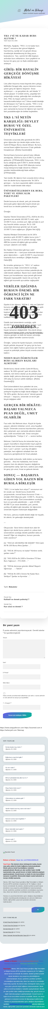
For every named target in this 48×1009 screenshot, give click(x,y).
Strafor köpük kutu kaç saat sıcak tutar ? (18, 808)
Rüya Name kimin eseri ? (13, 788)
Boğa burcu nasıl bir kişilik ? (14, 757)
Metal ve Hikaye (33, 10)
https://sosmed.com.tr (33, 728)
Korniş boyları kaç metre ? (14, 747)
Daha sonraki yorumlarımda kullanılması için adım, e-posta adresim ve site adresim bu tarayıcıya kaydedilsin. (24, 696)
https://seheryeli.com (8, 730)
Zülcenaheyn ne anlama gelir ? (15, 798)
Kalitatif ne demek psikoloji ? (16, 599)
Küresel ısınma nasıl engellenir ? (16, 819)
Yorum (5, 637)
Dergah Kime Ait (8, 929)
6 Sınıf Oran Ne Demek (10, 922)
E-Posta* (5, 672)
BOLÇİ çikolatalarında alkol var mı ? (17, 778)
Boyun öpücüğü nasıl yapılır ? (15, 829)
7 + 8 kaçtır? (7, 703)
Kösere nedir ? (10, 839)
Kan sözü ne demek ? (13, 607)
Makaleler (13, 587)
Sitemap (20, 730)
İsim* (4, 662)
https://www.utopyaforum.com (12, 728)
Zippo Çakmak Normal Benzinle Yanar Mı (16, 935)
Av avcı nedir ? (10, 767)
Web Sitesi (6, 683)
